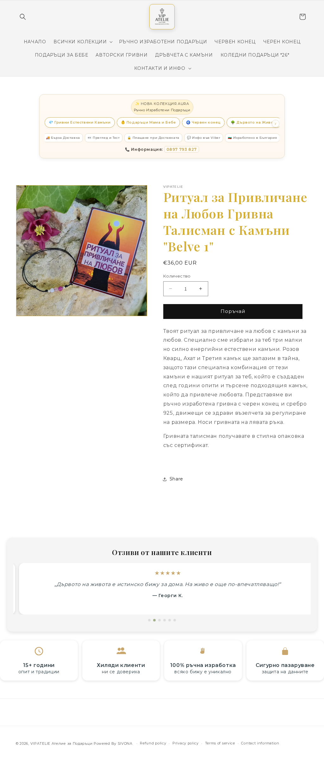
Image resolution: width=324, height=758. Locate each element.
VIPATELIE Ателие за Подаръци (61, 743)
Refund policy (153, 743)
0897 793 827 (181, 149)
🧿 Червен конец (203, 122)
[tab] (149, 620)
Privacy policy (185, 743)
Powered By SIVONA (114, 743)
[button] (23, 17)
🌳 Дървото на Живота (254, 122)
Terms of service (220, 743)
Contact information (260, 743)
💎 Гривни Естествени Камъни (80, 122)
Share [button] (176, 479)
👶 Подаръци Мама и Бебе (148, 122)
